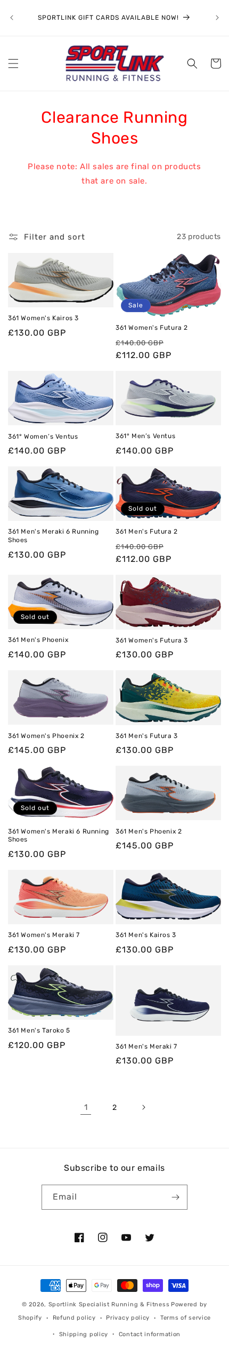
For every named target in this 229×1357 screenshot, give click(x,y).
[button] (13, 63)
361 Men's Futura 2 (147, 531)
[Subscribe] (175, 1197)
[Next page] (143, 1107)
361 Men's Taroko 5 (39, 1030)
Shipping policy (84, 1334)
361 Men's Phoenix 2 (149, 831)
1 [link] (86, 1107)
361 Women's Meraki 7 (44, 935)
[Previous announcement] (11, 17)
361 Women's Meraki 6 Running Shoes (58, 836)
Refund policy (74, 1317)
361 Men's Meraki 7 (146, 1046)
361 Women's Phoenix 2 (46, 736)
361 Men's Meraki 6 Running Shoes (53, 536)
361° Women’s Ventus (43, 436)
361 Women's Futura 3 (152, 640)
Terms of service (185, 1317)
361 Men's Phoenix (38, 640)
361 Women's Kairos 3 (43, 318)
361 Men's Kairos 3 (146, 935)
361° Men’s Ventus (145, 436)
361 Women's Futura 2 (152, 327)
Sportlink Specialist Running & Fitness (109, 1304)
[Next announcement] (217, 17)
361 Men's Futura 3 (147, 736)
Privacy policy (128, 1317)
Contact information (150, 1334)
